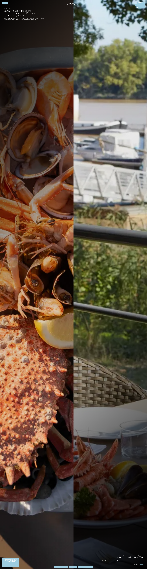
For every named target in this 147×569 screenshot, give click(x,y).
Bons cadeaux (142, 7)
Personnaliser (10, 565)
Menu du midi (72, 567)
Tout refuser (13, 563)
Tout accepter (7, 563)
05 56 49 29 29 (136, 564)
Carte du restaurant (61, 567)
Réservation (142, 2)
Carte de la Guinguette (85, 567)
